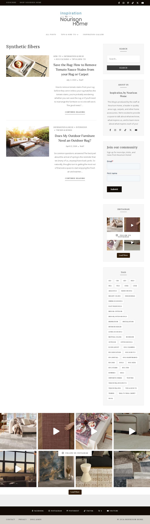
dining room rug (116, 301)
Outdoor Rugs (126, 342)
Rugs (121, 362)
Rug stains (113, 367)
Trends (111, 393)
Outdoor (112, 342)
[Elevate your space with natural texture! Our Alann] (18, 469)
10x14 (126, 286)
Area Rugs (113, 291)
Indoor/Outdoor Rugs (118, 316)
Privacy (23, 519)
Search (123, 68)
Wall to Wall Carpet (127, 393)
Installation (128, 321)
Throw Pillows (115, 388)
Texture (130, 378)
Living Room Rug (115, 332)
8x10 (132, 280)
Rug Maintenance (130, 357)
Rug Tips (125, 367)
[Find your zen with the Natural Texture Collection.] (115, 225)
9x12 (118, 286)
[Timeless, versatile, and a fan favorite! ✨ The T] (132, 225)
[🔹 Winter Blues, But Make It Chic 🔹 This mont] (56, 469)
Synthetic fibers (115, 378)
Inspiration (113, 321)
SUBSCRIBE (11, 2)
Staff (81, 80)
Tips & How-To (68, 34)
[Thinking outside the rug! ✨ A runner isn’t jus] (115, 242)
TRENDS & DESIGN (64, 130)
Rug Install (113, 357)
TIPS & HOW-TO (79, 59)
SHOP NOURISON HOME (30, 2)
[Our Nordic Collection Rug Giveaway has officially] (94, 469)
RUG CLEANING (62, 59)
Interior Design (115, 327)
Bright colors (115, 296)
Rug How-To (130, 352)
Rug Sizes (132, 362)
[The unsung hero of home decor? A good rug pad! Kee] (132, 242)
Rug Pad (112, 362)
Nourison (130, 337)
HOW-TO (57, 56)
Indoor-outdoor (115, 311)
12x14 (135, 286)
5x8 (117, 280)
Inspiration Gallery (93, 34)
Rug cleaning (129, 347)
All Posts (51, 34)
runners (112, 373)
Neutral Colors (115, 337)
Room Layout (114, 347)
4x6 (110, 280)
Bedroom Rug (126, 291)
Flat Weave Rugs (115, 306)
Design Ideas (130, 296)
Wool (111, 398)
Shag (122, 373)
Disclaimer (35, 519)
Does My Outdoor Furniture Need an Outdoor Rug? (75, 138)
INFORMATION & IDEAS (74, 56)
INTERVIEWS (81, 127)
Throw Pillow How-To (118, 383)
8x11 (110, 286)
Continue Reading (75, 112)
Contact (10, 519)
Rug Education (115, 352)
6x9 (124, 280)
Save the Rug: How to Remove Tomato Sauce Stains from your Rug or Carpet (74, 69)
